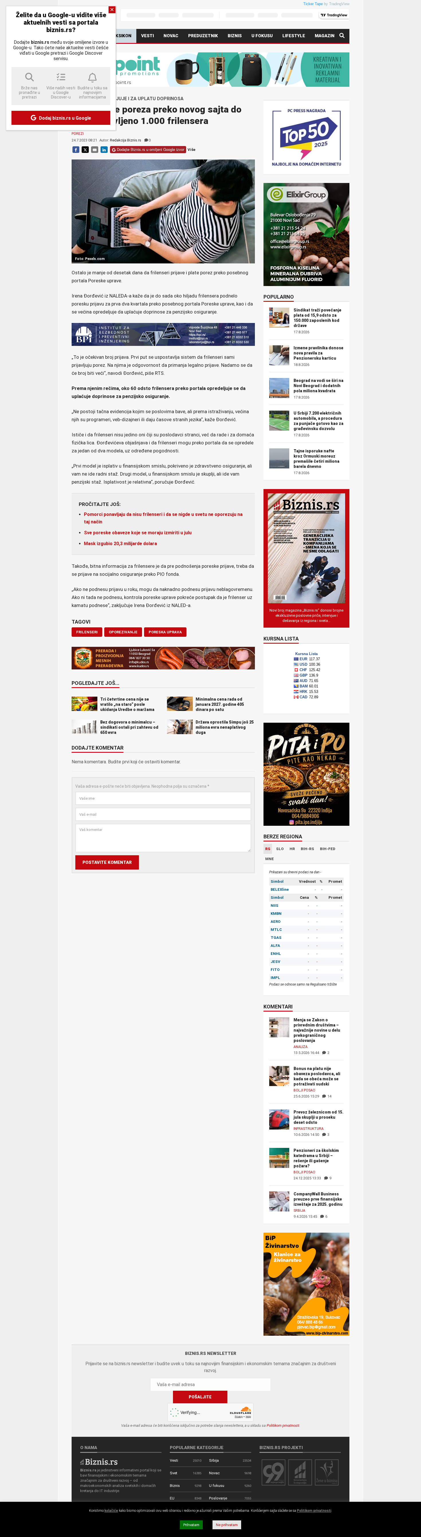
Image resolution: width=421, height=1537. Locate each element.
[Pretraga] (342, 36)
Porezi (78, 134)
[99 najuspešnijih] (273, 1472)
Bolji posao (304, 1090)
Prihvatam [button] (191, 1525)
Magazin (325, 35)
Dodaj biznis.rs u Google (64, 118)
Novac (171, 35)
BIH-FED (327, 849)
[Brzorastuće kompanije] (300, 1472)
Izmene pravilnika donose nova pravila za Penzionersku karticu (318, 353)
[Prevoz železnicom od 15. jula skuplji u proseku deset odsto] (279, 1119)
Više (191, 149)
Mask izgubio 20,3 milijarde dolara (120, 543)
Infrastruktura (309, 1129)
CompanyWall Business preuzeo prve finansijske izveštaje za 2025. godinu (318, 1199)
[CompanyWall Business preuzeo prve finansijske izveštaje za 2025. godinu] (279, 1201)
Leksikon (120, 35)
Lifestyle (293, 35)
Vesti (147, 35)
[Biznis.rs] (98, 1461)
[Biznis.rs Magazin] (306, 548)
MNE (269, 859)
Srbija (299, 1211)
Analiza (301, 1047)
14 (328, 1096)
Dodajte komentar (97, 748)
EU (172, 1498)
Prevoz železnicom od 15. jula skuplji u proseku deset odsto (318, 1117)
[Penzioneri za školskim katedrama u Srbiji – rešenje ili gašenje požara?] (279, 1157)
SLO (280, 849)
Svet (173, 1473)
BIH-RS (307, 849)
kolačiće (111, 1511)
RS (267, 849)
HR (292, 849)
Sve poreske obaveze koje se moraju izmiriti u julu (138, 532)
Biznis (235, 35)
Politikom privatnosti (283, 1425)
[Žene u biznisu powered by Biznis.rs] (327, 1472)
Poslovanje (218, 1498)
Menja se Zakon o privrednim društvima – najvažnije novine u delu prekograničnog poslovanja (317, 1030)
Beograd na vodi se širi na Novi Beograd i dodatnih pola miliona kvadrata (318, 385)
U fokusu (262, 35)
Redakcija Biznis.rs (125, 140)
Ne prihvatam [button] (227, 1525)
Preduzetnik (203, 35)
